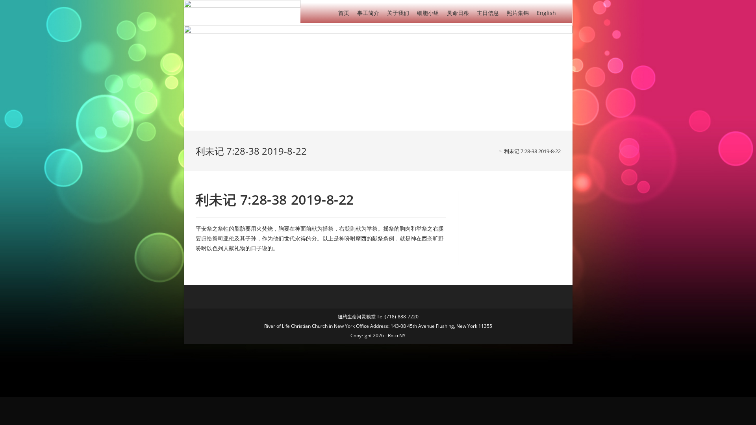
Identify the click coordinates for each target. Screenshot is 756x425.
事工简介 (368, 13)
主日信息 (488, 13)
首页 (343, 13)
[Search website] (566, 12)
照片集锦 (518, 13)
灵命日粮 (458, 13)
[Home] (495, 151)
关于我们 (398, 13)
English (546, 13)
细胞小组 (428, 13)
